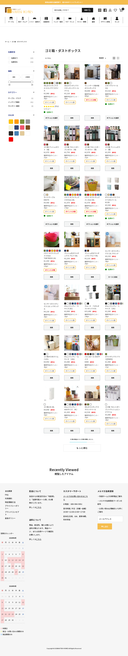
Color (11, 115)
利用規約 (8, 498)
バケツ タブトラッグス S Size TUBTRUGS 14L (51, 255)
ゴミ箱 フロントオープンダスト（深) (92, 148)
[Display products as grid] (114, 58)
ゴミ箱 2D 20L (49, 407)
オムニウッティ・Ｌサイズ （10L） (112, 307)
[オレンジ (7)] (16, 121)
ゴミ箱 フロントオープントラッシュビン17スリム (112, 409)
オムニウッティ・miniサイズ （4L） (71, 408)
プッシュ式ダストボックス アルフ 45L (92, 254)
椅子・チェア (22, 22)
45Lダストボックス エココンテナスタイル (51, 88)
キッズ (117, 22)
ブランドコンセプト (12, 513)
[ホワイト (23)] (28, 133)
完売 (71, 118)
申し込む (104, 526)
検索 (86, 10)
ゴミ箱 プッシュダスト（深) (112, 148)
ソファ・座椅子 (34, 22)
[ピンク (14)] (22, 127)
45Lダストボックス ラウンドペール (92, 408)
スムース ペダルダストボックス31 (92, 307)
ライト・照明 (81, 22)
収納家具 (46, 22)
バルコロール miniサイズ (92, 357)
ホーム (7, 42)
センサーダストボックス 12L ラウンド (112, 252)
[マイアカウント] (110, 10)
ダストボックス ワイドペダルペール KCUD (112, 199)
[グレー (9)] (28, 121)
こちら (38, 507)
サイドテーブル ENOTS (49, 198)
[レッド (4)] (11, 139)
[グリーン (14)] (22, 121)
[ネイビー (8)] (16, 127)
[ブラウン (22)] (28, 127)
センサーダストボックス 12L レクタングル (51, 306)
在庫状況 (11, 52)
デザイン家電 (105, 22)
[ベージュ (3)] (22, 133)
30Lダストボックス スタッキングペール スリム (71, 88)
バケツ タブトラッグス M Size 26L (71, 198)
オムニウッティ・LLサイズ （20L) (71, 357)
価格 (10, 71)
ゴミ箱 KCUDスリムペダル (51, 357)
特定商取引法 (10, 502)
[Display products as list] (118, 58)
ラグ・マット (69, 22)
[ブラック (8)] (11, 133)
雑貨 (93, 22)
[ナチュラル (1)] (11, 127)
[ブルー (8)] (16, 133)
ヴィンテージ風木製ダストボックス (92, 86)
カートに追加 (112, 277)
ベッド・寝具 (58, 22)
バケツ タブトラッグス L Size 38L (92, 198)
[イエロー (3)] (11, 121)
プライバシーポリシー (12, 507)
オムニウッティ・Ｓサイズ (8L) (71, 307)
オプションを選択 (52, 118)
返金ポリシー (10, 518)
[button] (49, 106)
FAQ (6, 494)
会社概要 (8, 491)
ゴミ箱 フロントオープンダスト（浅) (71, 148)
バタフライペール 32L (111, 86)
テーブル (11, 22)
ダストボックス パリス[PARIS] (112, 357)
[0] (120, 10)
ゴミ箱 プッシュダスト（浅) (51, 148)
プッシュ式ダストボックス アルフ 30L (71, 254)
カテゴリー (12, 92)
